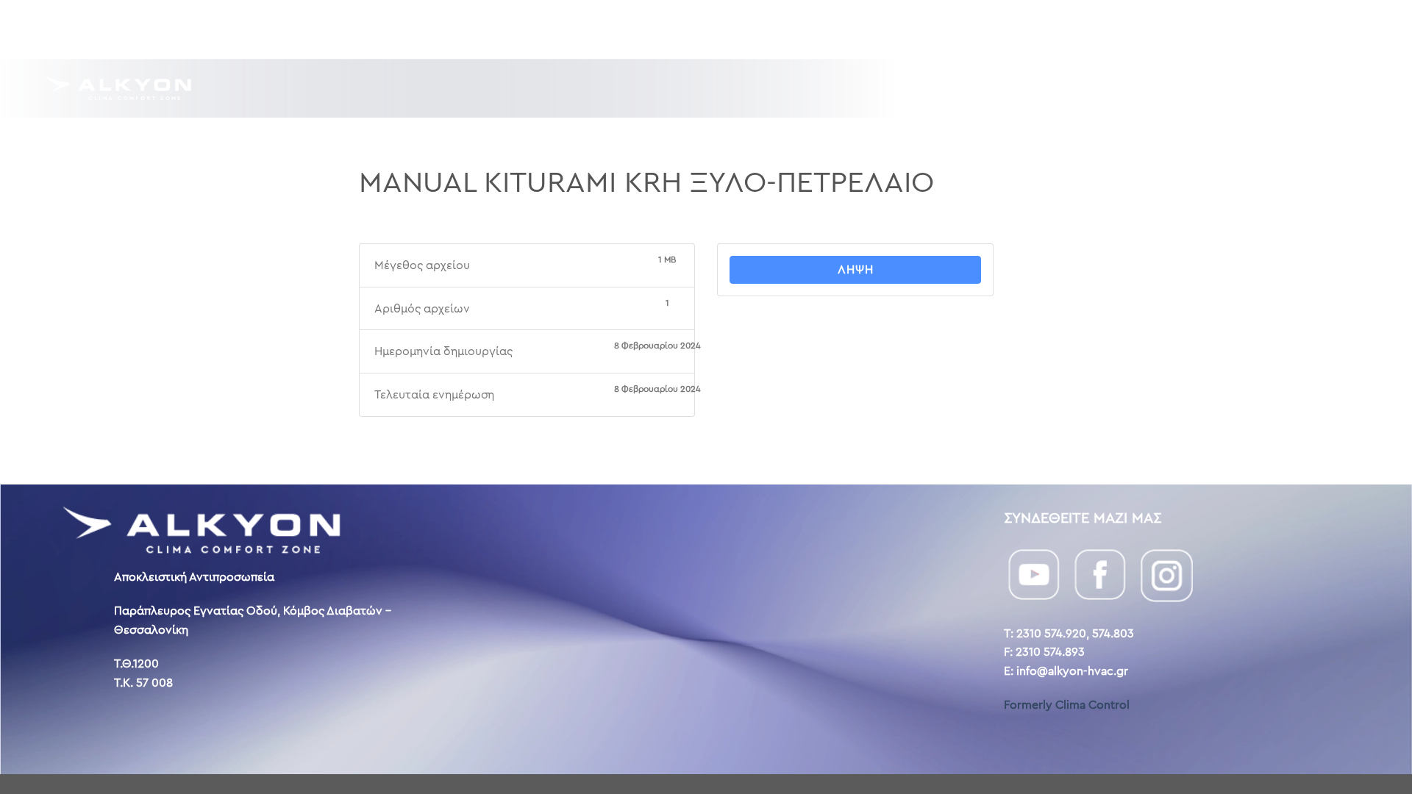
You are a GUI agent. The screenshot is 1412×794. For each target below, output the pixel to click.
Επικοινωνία (1199, 29)
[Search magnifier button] (1314, 88)
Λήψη (856, 269)
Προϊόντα (1101, 88)
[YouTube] (1034, 573)
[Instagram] (1166, 573)
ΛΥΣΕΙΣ (970, 88)
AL (1343, 28)
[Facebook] (1100, 573)
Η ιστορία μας (1100, 29)
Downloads (1001, 29)
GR (1296, 28)
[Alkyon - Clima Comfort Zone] (117, 88)
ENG (1322, 28)
